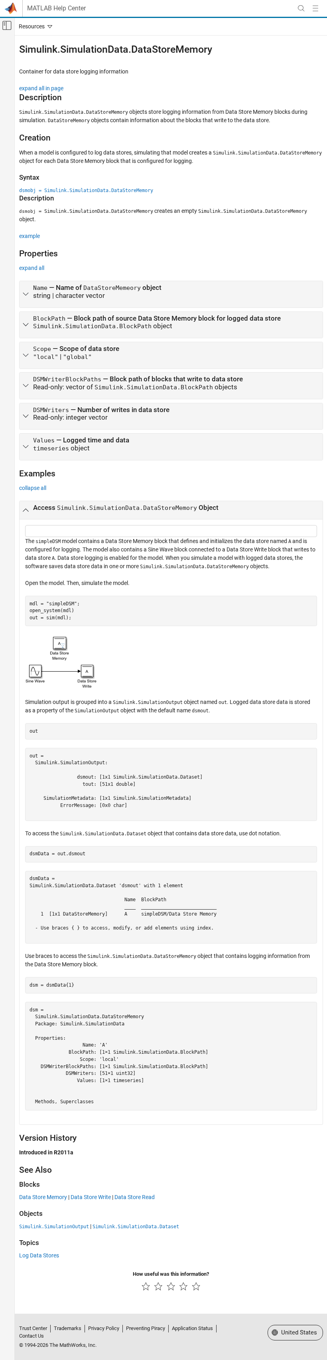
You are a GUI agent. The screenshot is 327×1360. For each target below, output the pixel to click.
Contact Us (31, 1336)
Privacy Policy (103, 1328)
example (29, 236)
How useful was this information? (171, 1274)
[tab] (171, 294)
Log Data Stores (39, 1255)
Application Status (192, 1328)
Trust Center (33, 1328)
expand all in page (41, 88)
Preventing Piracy (145, 1328)
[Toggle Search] (301, 8)
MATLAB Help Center (56, 8)
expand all (31, 268)
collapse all (32, 488)
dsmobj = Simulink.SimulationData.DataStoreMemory (86, 190)
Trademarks (67, 1328)
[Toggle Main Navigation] (315, 8)
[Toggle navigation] (34, 26)
